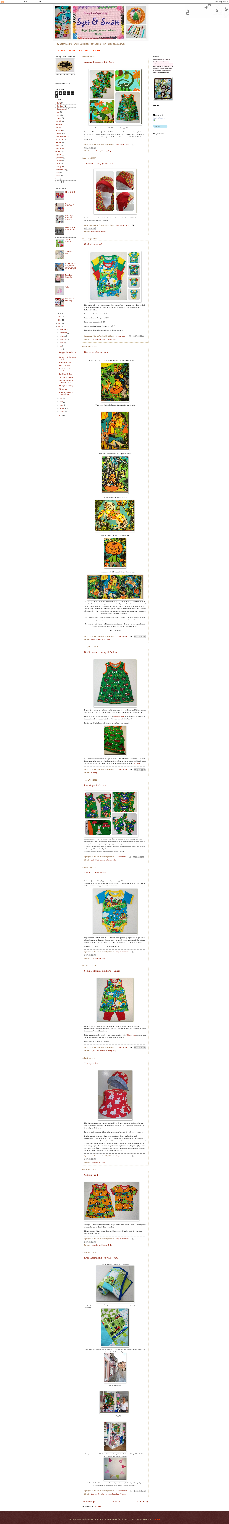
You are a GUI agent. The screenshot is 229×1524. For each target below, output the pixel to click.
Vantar (57, 179)
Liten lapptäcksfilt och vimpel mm (101, 1257)
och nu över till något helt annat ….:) (70, 229)
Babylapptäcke (96, 1494)
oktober (62, 336)
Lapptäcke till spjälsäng (69, 300)
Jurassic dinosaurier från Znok (99, 61)
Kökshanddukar (60, 136)
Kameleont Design (119, 716)
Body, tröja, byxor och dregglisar (69, 217)
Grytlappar (59, 124)
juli (61, 346)
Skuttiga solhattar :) (94, 1063)
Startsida (61, 50)
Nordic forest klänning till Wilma (100, 652)
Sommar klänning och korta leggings (102, 970)
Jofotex (125, 844)
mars (62, 405)
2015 (60, 317)
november (63, 333)
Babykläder (59, 106)
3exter (136, 1485)
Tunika (57, 176)
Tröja (110, 151)
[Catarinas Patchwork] (154, 120)
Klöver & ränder (70, 192)
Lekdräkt (58, 142)
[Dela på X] (90, 148)
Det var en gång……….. (96, 351)
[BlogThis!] (87, 148)
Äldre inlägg (142, 1501)
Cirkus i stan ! (91, 1174)
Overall (57, 151)
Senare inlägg (88, 1501)
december (63, 329)
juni (61, 349)
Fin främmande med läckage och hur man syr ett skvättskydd (70, 266)
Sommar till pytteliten (95, 872)
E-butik (72, 50)
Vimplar (123, 1494)
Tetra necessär (60, 170)
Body (92, 339)
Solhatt (103, 232)
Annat (93, 640)
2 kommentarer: (122, 636)
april (61, 402)
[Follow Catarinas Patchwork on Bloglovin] (160, 128)
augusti (62, 343)
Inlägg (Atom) (98, 1506)
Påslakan (58, 161)
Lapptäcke (116, 1494)
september (64, 339)
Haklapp (58, 127)
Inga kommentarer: (123, 144)
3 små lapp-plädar (69, 252)
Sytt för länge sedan (103, 640)
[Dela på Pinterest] (94, 148)
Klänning (104, 151)
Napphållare (59, 148)
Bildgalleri (83, 50)
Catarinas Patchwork (159, 118)
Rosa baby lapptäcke (69, 276)
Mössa (57, 145)
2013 (60, 323)
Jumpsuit (58, 130)
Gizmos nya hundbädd (69, 205)
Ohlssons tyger (131, 1035)
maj (61, 398)
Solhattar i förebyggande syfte (98, 163)
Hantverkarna (95, 151)
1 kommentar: (121, 336)
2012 (60, 327)
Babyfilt (58, 103)
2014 (60, 320)
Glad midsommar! (93, 244)
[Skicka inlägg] (132, 144)
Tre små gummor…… (69, 240)
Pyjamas (58, 154)
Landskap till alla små (95, 785)
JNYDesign (137, 763)
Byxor (93, 1051)
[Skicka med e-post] (85, 148)
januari (62, 411)
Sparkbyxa (59, 167)
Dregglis (58, 118)
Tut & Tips (95, 50)
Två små (68, 287)
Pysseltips (59, 158)
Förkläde (58, 121)
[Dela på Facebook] (92, 148)
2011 (60, 416)
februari (62, 408)
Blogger (157, 1519)
